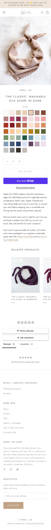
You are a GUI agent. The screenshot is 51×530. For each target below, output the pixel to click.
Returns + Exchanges (12, 423)
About (5, 409)
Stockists (7, 393)
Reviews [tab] (7, 344)
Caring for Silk (9, 432)
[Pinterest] (17, 469)
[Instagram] (11, 469)
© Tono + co (25, 520)
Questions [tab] (24, 344)
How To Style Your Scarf (13, 427)
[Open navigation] (4, 12)
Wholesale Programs (12, 388)
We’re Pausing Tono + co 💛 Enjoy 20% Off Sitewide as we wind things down (25, 4)
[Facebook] (4, 469)
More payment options (25, 187)
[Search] (42, 12)
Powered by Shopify (35, 523)
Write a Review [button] (27, 331)
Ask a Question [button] (26, 337)
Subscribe (13, 505)
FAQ (5, 418)
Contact (6, 413)
